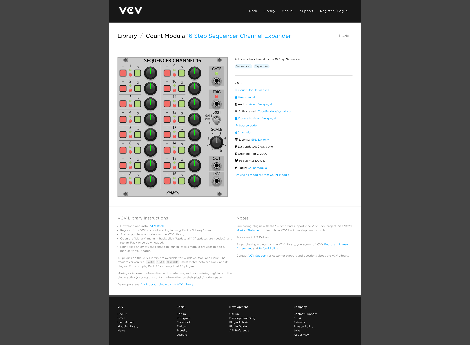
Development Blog (242, 318)
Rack (253, 11)
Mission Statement (249, 230)
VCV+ (121, 318)
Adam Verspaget (260, 104)
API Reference (239, 330)
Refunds (299, 322)
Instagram (183, 318)
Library (269, 11)
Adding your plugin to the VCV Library (166, 284)
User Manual (126, 322)
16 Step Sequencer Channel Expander (239, 35)
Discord (182, 334)
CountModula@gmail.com (275, 111)
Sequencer (243, 66)
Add (345, 36)
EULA (297, 318)
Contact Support (305, 314)
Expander (261, 66)
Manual (287, 11)
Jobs (297, 330)
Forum (181, 314)
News (121, 330)
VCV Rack (157, 226)
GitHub (234, 314)
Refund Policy (268, 248)
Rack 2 (122, 314)
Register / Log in (334, 11)
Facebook (184, 322)
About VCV (301, 334)
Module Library (128, 326)
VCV (120, 307)
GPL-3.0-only (260, 139)
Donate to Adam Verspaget (256, 118)
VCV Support (257, 255)
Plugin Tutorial (239, 322)
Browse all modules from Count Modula (262, 175)
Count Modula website (253, 90)
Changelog (244, 132)
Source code (247, 125)
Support (306, 11)
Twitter (182, 326)
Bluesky (182, 330)
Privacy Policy (303, 326)
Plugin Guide (238, 326)
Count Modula (165, 35)
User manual (246, 97)
